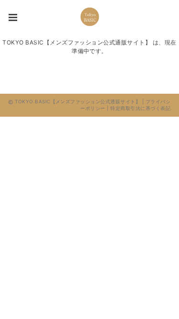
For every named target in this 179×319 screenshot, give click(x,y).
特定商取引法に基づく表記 (140, 108)
